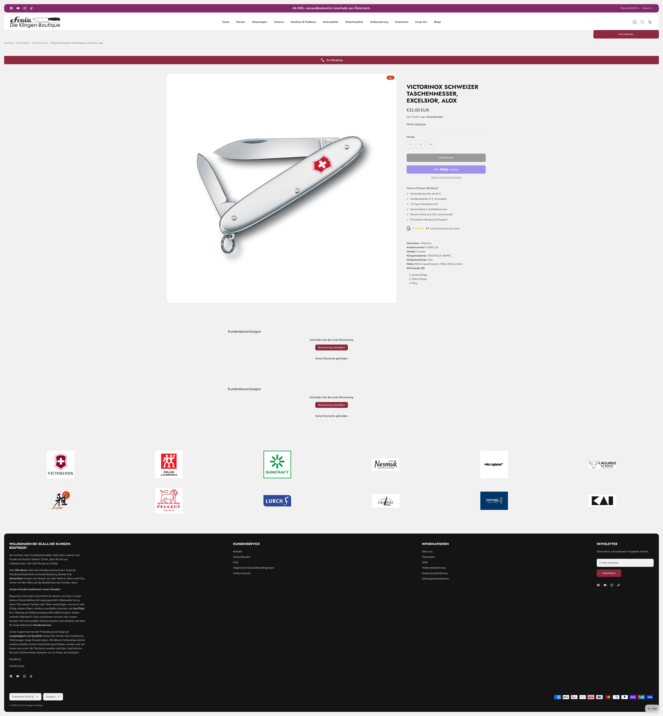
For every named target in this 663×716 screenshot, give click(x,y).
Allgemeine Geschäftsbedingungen (253, 567)
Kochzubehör (330, 22)
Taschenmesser (40, 43)
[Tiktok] (31, 8)
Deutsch (646, 8)
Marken (240, 22)
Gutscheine (401, 22)
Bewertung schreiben (331, 347)
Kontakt (237, 551)
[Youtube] (18, 8)
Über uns (427, 551)
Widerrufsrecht (242, 573)
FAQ (235, 562)
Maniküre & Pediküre (303, 22)
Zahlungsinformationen (435, 578)
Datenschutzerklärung (435, 573)
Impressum (428, 557)
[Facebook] (11, 8)
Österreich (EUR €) (629, 8)
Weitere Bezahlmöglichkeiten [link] (446, 177)
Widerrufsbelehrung (433, 567)
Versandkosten (434, 117)
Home (225, 22)
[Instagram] (24, 8)
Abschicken (609, 573)
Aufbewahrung (379, 22)
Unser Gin (421, 22)
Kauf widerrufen (626, 34)
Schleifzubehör (354, 22)
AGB (424, 562)
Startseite (9, 43)
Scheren (279, 22)
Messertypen (259, 22)
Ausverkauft (446, 157)
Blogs (437, 22)
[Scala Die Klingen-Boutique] (35, 22)
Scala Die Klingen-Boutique (30, 705)
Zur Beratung (334, 60)
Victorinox (420, 124)
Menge (411, 137)
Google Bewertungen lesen (445, 228)
